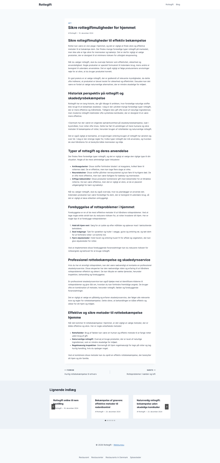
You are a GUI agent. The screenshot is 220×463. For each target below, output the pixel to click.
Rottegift (170, 4)
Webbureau (119, 445)
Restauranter (97, 457)
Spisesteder (135, 457)
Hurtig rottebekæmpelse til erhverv (81, 372)
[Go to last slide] (53, 406)
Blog (178, 4)
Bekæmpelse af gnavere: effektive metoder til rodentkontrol (109, 404)
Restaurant (84, 457)
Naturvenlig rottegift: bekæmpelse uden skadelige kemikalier (148, 404)
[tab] (105, 420)
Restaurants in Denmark (117, 457)
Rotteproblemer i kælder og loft (141, 372)
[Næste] (167, 406)
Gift (70, 23)
